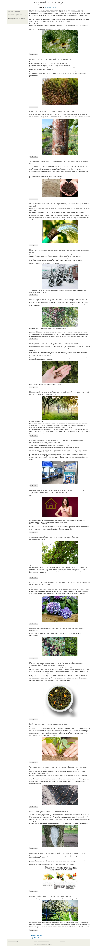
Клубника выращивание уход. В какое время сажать (49, 724)
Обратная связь (62, 941)
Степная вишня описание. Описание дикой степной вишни (51, 112)
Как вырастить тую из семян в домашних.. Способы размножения (54, 344)
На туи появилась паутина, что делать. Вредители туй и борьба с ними (56, 11)
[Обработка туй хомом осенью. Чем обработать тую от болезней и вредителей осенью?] (59, 231)
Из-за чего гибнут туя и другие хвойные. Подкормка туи (50, 59)
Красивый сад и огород (48, 2)
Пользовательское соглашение (43, 941)
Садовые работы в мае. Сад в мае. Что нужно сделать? (50, 896)
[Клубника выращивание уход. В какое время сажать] (59, 749)
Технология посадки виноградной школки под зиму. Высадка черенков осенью (58, 767)
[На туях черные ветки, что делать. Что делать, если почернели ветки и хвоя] (59, 317)
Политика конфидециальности (39, 942)
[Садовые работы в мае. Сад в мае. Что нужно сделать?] (59, 910)
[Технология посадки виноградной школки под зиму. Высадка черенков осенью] (59, 795)
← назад (32, 935)
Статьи (54, 7)
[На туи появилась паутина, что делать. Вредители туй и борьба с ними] (59, 41)
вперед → (40, 935)
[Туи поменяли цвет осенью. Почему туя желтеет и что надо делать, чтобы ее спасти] (59, 188)
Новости (48, 7)
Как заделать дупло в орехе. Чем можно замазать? (48, 811)
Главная (41, 7)
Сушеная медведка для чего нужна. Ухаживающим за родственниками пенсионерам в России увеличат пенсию (56, 441)
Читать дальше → (33, 54)
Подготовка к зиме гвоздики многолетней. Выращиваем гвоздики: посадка (57, 853)
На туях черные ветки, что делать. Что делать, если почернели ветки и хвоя (58, 300)
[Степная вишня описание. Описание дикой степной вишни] (59, 137)
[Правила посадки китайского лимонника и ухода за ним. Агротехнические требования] (59, 646)
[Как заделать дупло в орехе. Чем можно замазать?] (59, 836)
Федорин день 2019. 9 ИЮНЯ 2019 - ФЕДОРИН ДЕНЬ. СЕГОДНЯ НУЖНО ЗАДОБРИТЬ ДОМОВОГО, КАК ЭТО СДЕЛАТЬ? (57, 491)
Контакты (35, 941)
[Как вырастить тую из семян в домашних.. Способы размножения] (59, 372)
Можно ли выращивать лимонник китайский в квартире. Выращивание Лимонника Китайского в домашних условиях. (56, 664)
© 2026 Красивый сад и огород (13, 941)
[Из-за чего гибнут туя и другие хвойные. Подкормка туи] (59, 91)
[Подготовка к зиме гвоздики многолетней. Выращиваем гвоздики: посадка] (59, 878)
